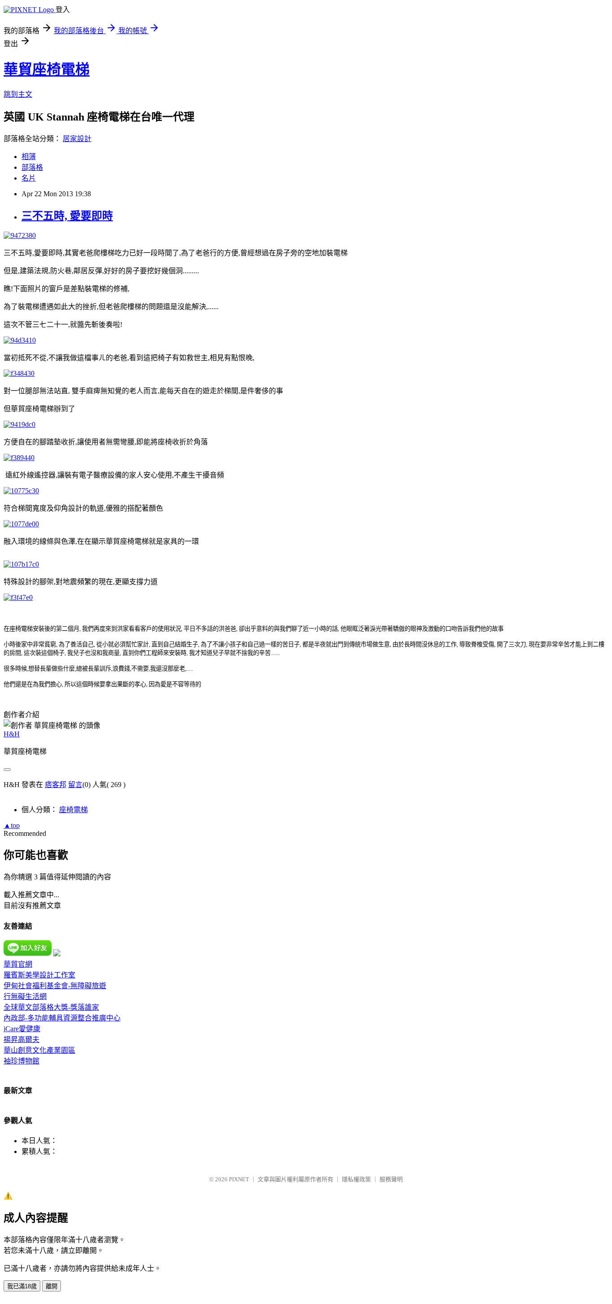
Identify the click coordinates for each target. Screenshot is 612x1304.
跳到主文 (18, 94)
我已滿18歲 (22, 1286)
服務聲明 (391, 1179)
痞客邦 (55, 784)
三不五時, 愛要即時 (67, 216)
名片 (29, 178)
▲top (12, 825)
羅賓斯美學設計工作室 (39, 975)
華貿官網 (18, 964)
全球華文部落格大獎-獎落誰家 (51, 1007)
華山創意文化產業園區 (39, 1050)
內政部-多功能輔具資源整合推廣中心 (62, 1018)
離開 (51, 1286)
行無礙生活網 (25, 996)
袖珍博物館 (21, 1061)
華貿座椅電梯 (47, 69)
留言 (75, 784)
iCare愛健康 (22, 1029)
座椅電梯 (73, 809)
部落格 (32, 167)
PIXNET (239, 1179)
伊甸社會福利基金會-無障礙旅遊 (55, 986)
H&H (12, 734)
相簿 (29, 156)
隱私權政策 (356, 1179)
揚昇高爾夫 (21, 1039)
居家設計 (77, 138)
